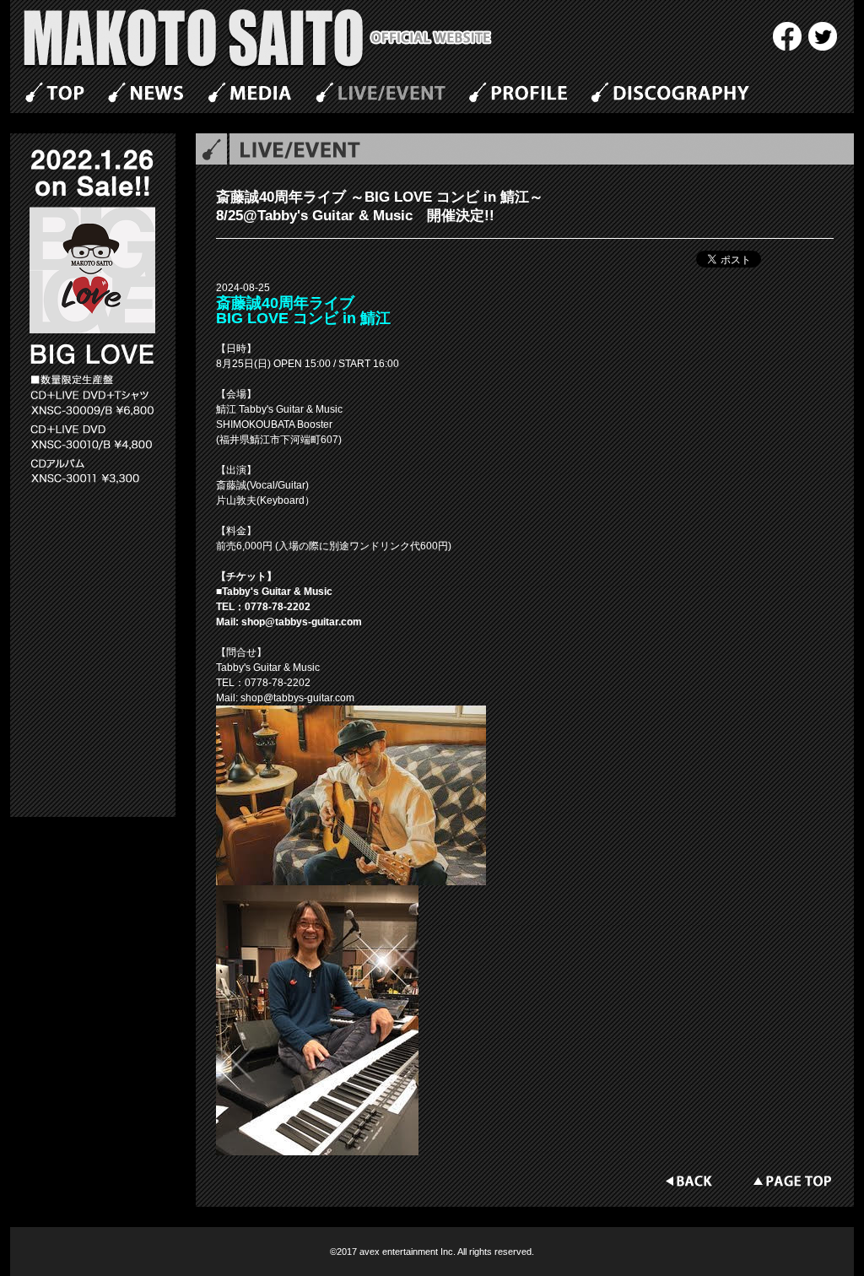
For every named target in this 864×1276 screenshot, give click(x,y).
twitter (822, 36)
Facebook (787, 36)
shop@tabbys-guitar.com (301, 622)
